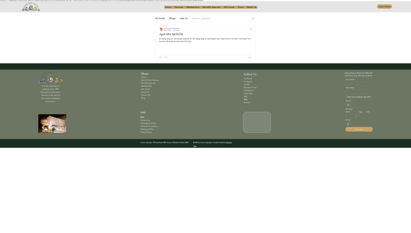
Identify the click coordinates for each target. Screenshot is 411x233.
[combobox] (352, 116)
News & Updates (201, 18)
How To (184, 18)
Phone (348, 101)
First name (349, 79)
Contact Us (145, 120)
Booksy (247, 102)
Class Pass (248, 93)
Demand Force (250, 87)
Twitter (246, 84)
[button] (229, 7)
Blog (143, 98)
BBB (245, 99)
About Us (145, 92)
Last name (349, 88)
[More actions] (251, 29)
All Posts (160, 18)
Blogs (172, 18)
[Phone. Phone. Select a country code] (349, 105)
